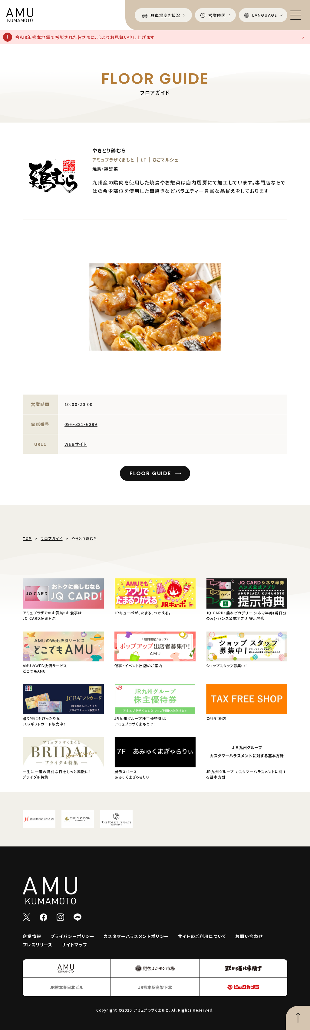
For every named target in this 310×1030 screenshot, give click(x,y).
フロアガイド (51, 538)
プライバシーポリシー (73, 936)
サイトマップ (74, 945)
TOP (27, 538)
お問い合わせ (249, 936)
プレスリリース (38, 945)
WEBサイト (75, 444)
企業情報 (32, 936)
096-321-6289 (80, 424)
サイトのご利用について (202, 936)
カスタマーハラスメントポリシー (136, 936)
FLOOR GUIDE (150, 473)
